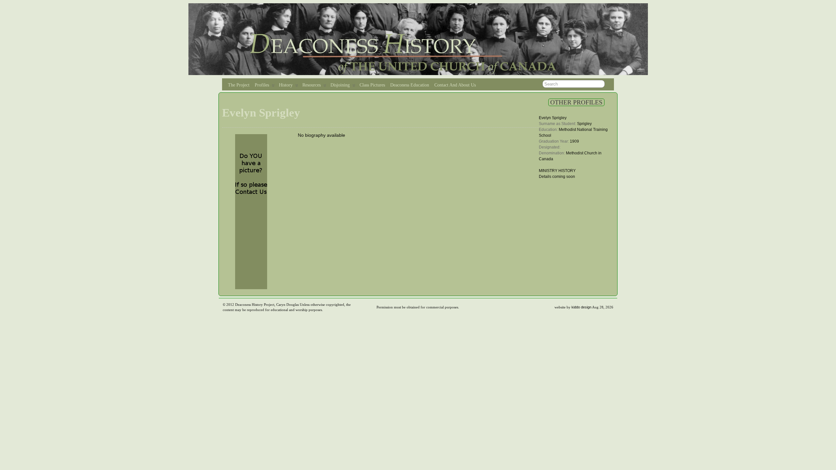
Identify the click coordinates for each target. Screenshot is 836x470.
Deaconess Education (409, 85)
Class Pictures (372, 85)
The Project (238, 85)
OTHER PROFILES (576, 102)
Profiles (262, 85)
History (286, 85)
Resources (311, 85)
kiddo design (581, 307)
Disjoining (340, 85)
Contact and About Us (455, 85)
